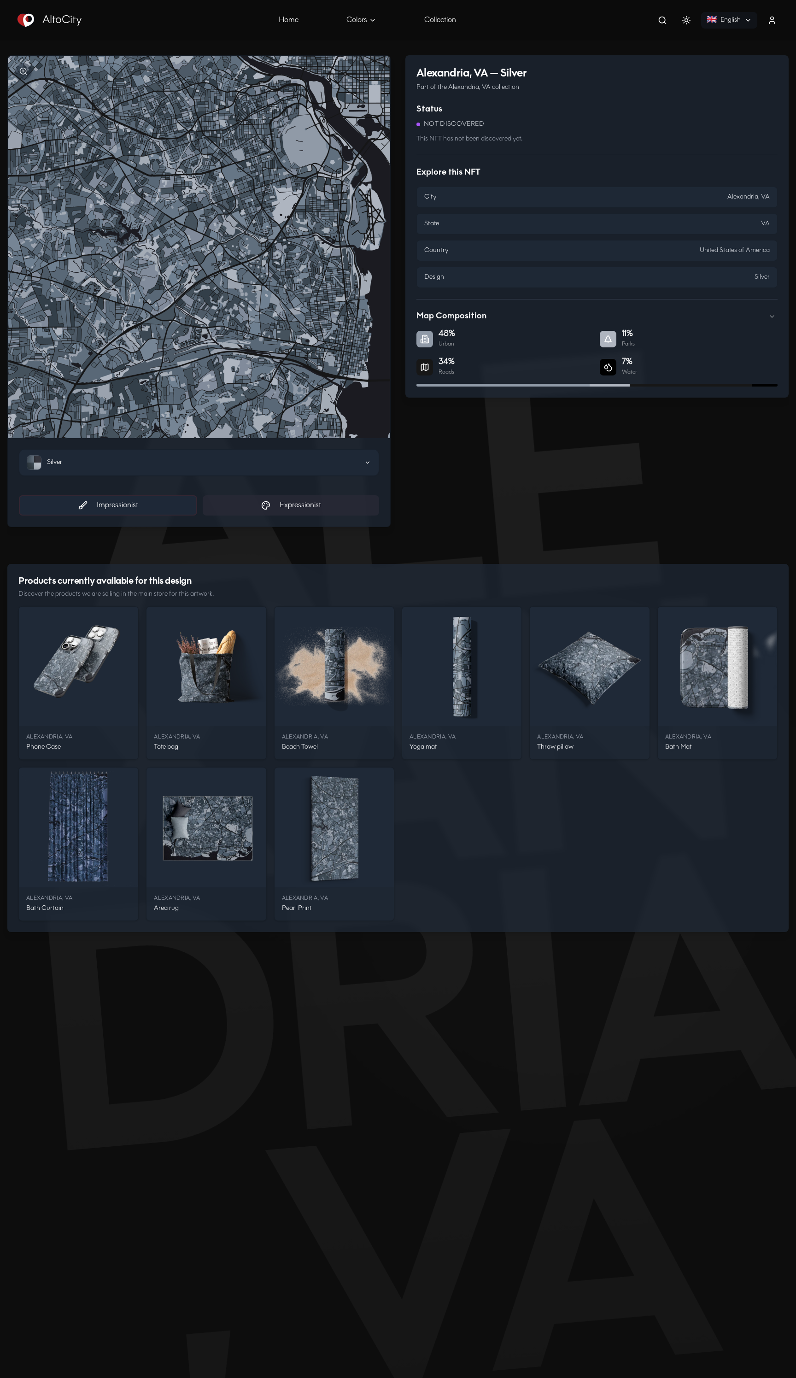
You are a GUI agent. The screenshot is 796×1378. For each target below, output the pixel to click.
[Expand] (772, 316)
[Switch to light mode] (686, 20)
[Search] (662, 20)
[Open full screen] (23, 71)
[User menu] (772, 20)
